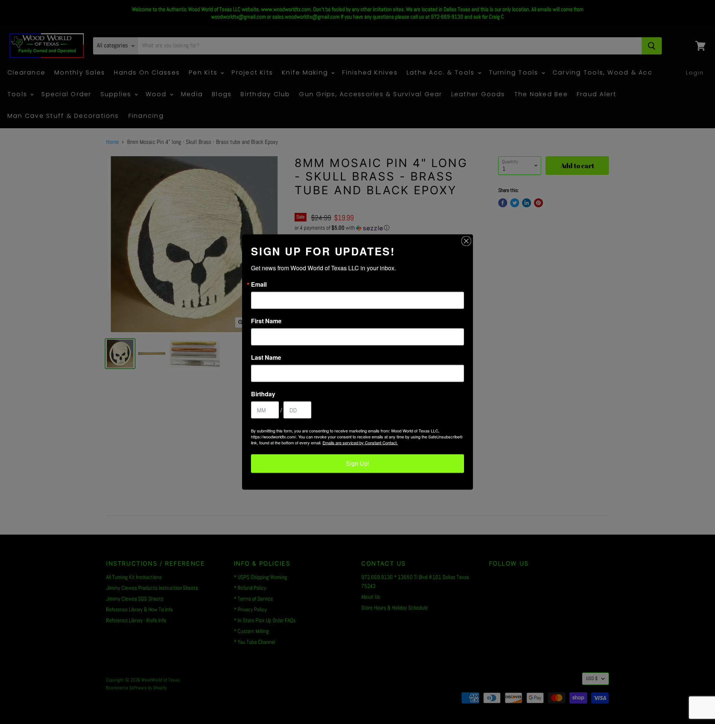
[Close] (466, 241)
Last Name (266, 358)
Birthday (263, 394)
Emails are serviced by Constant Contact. (360, 443)
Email (259, 284)
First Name (266, 321)
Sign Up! (357, 463)
